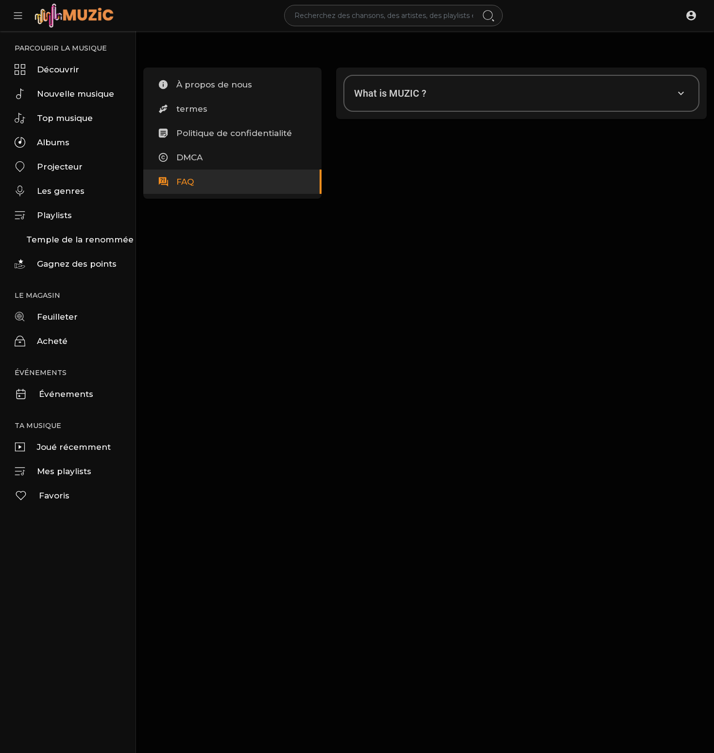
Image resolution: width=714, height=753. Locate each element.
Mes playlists (64, 471)
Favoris (54, 495)
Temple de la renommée (80, 239)
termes (191, 109)
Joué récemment (74, 447)
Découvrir (58, 69)
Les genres (61, 191)
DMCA (189, 157)
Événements (66, 394)
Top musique (65, 118)
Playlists (54, 215)
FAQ (185, 182)
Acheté (52, 341)
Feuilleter (57, 317)
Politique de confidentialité (234, 133)
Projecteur (60, 166)
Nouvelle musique (75, 94)
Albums (53, 142)
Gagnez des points (77, 264)
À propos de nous (214, 84)
